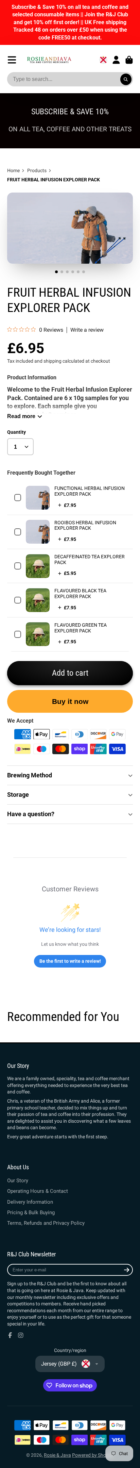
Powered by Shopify (93, 1455)
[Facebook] (10, 1335)
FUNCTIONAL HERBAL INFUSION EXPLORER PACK (89, 491)
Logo (49, 59)
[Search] (126, 79)
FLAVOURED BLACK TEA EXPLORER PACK (80, 593)
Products (37, 170)
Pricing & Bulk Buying (31, 1212)
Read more (21, 416)
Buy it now (70, 701)
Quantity (16, 432)
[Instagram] (21, 1335)
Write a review (87, 330)
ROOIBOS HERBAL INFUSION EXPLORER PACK (85, 525)
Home (13, 170)
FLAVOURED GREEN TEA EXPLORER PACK (80, 627)
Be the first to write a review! (70, 961)
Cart (129, 60)
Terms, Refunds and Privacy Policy (46, 1223)
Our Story (17, 1180)
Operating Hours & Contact (37, 1191)
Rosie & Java (57, 1455)
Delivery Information (30, 1202)
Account (116, 60)
